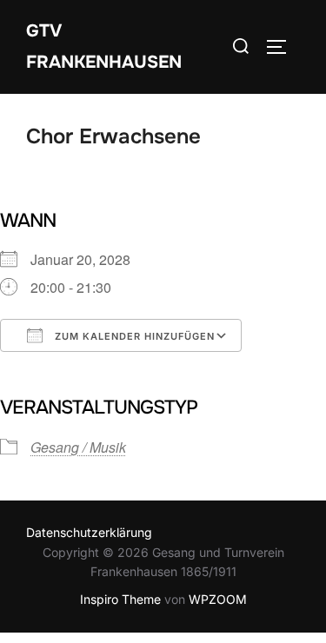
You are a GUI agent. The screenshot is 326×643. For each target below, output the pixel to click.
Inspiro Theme (120, 599)
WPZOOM (218, 599)
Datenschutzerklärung (89, 532)
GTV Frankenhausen (104, 46)
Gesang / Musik (78, 447)
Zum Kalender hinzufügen (133, 336)
